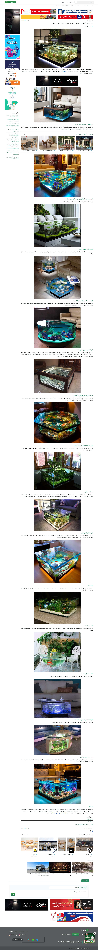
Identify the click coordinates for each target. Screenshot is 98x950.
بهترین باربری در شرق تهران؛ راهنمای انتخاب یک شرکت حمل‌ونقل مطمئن (13, 135)
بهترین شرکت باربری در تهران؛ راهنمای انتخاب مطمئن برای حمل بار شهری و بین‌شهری (12, 125)
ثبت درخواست (12, 2)
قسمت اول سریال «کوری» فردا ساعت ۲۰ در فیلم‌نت (13, 140)
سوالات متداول (68, 934)
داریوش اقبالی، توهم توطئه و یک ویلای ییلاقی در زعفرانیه (13, 115)
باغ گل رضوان (90, 819)
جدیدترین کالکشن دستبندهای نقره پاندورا (84, 824)
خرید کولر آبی (90, 822)
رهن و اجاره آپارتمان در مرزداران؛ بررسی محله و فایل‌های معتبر (13, 145)
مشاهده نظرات (24, 21)
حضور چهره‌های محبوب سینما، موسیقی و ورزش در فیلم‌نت (13, 120)
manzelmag (13, 935)
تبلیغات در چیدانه (75, 934)
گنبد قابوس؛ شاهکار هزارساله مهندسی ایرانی (13, 130)
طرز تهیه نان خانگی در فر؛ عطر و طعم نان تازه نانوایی (13, 157)
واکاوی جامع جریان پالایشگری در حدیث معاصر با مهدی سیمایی (13, 149)
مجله (67, 2)
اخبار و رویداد (90, 21)
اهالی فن (72, 2)
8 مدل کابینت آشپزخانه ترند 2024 (60, 813)
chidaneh (22, 935)
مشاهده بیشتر (25, 134)
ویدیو (63, 2)
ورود (62, 934)
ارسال (13, 894)
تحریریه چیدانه (87, 829)
